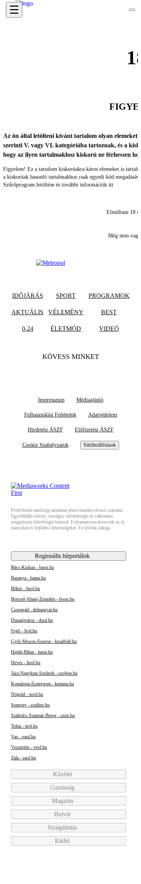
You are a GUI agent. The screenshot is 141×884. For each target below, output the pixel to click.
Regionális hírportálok (63, 555)
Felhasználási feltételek (50, 415)
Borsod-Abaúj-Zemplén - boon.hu (42, 599)
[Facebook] (55, 372)
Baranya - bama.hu (28, 578)
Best (109, 312)
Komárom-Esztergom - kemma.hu (42, 684)
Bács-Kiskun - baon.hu (32, 567)
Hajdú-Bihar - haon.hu (32, 652)
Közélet (63, 774)
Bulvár (63, 814)
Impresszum (51, 400)
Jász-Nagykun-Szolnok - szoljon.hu (44, 673)
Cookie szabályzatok (45, 445)
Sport (66, 295)
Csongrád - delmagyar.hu (34, 609)
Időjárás (27, 295)
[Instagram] (86, 372)
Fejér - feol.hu (24, 631)
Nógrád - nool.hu (27, 694)
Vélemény (65, 312)
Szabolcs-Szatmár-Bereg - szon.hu (43, 715)
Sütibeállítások (99, 445)
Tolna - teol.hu (24, 726)
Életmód (66, 328)
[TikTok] (70, 372)
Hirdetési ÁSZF (45, 430)
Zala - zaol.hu (23, 758)
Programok (109, 295)
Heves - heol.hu (25, 662)
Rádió (63, 840)
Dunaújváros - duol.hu (32, 620)
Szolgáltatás (63, 827)
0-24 (27, 328)
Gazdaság (63, 787)
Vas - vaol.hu (23, 736)
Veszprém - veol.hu (29, 747)
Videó (109, 328)
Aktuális (27, 312)
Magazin (63, 800)
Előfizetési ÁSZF (94, 430)
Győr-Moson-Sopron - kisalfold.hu (44, 641)
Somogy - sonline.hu (30, 705)
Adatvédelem (102, 415)
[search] (132, 10)
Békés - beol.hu (25, 588)
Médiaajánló (89, 400)
